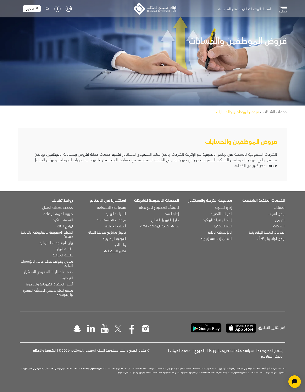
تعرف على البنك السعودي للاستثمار (48, 271)
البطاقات (279, 226)
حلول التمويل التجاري (165, 220)
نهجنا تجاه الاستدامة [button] (111, 207)
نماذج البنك (65, 226)
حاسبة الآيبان (64, 249)
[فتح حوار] (294, 381)
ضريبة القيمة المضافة (58, 213)
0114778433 (73, 368)
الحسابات (279, 207)
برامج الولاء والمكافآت (271, 238)
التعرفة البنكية (63, 220)
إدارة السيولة (223, 207)
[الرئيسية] (155, 8)
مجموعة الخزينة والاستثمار (210, 200)
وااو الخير (119, 245)
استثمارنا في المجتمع (108, 200)
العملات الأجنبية (221, 213)
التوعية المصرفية (114, 238)
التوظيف (67, 278)
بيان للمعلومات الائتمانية (56, 242)
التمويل (280, 220)
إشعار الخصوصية (270, 350)
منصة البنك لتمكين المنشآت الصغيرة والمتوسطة (47, 292)
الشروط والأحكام (44, 350)
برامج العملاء (276, 213)
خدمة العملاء (180, 350)
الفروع (199, 350)
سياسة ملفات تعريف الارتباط (231, 350)
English (69, 9)
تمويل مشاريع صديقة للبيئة (107, 232)
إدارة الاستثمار (222, 226)
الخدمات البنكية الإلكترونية (267, 232)
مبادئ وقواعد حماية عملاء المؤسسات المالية (46, 263)
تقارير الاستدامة (115, 251)
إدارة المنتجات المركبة (217, 220)
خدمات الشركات (275, 111)
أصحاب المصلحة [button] (115, 226)
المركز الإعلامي (271, 356)
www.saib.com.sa (209, 372)
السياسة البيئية (115, 213)
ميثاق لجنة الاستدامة (111, 220)
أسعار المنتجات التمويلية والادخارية (244, 9)
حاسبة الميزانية (63, 255)
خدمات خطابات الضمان (57, 207)
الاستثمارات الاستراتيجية (216, 238)
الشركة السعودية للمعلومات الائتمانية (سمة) (46, 234)
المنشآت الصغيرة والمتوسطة (159, 207)
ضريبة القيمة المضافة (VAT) (159, 226)
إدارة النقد (172, 213)
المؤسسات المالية (220, 232)
